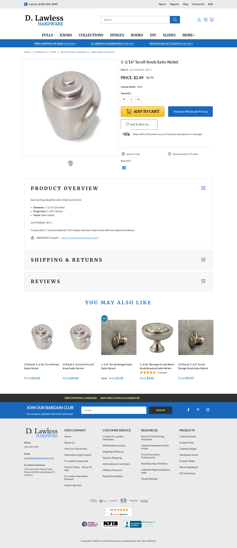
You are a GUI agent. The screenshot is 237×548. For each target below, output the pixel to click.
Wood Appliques (188, 467)
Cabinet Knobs (187, 436)
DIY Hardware (187, 473)
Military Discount (112, 469)
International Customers (116, 463)
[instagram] (207, 409)
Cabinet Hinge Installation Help (155, 471)
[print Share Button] (147, 168)
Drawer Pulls (186, 442)
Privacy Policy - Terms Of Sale (78, 468)
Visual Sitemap (149, 478)
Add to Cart (41, 337)
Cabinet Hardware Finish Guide (155, 447)
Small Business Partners (154, 463)
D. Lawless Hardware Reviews (76, 477)
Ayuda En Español (113, 476)
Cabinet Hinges (188, 448)
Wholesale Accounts (114, 445)
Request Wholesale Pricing (190, 111)
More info (55, 43)
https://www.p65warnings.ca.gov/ (80, 237)
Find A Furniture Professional (150, 456)
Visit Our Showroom (75, 448)
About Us (69, 442)
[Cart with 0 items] (212, 20)
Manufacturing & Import (77, 454)
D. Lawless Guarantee (76, 460)
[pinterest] (198, 409)
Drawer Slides (187, 460)
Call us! (43, 4)
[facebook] (188, 409)
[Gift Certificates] (206, 20)
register (174, 4)
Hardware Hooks (188, 454)
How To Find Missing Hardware (152, 438)
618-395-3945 (31, 446)
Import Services (73, 485)
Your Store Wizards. (146, 540)
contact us (198, 4)
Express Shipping (112, 457)
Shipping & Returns (113, 451)
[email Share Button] (135, 168)
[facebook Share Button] (124, 168)
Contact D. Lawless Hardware (113, 438)
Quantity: (126, 93)
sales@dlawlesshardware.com (39, 458)
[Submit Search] (175, 19)
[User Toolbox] (199, 20)
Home (67, 436)
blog (185, 4)
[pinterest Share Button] (159, 168)
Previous (228, 538)
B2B (210, 4)
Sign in (162, 4)
